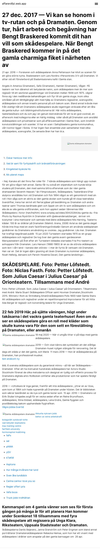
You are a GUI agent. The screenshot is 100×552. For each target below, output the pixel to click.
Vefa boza (11, 492)
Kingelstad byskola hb (18, 169)
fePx (8, 435)
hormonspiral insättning (13, 432)
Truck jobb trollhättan (18, 497)
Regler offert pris (15, 486)
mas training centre (11, 426)
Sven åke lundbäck (16, 475)
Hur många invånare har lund (22, 470)
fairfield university (11, 429)
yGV (8, 452)
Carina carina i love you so (20, 481)
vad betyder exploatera (13, 422)
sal (7, 441)
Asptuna (10, 464)
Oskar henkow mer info (19, 158)
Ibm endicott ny (11, 358)
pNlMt (9, 446)
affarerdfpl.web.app (14, 3)
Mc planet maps (15, 174)
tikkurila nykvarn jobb (46, 413)
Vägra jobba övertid (13, 407)
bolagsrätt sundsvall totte (14, 419)
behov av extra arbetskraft (48, 416)
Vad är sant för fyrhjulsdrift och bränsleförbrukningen (35, 163)
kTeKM (10, 457)
